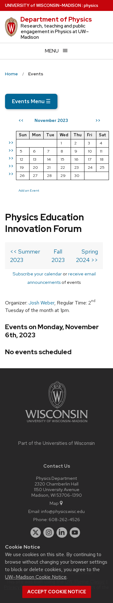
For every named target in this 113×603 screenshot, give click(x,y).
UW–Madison (43, 5)
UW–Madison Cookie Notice (36, 577)
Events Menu (31, 101)
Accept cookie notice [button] (56, 592)
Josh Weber (41, 302)
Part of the (56, 443)
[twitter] (35, 532)
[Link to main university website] (56, 423)
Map (54, 503)
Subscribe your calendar (37, 274)
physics (91, 5)
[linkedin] (61, 532)
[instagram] (48, 532)
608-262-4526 (64, 519)
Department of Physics (56, 19)
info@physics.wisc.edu (63, 511)
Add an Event (29, 190)
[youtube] (75, 532)
